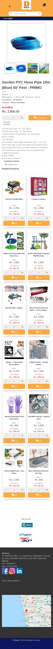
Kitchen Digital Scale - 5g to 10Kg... (14, 472)
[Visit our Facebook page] (5, 571)
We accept (26, 519)
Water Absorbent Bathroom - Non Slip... (38, 472)
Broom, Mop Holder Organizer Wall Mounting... (39, 255)
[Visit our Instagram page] (12, 571)
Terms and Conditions (11, 581)
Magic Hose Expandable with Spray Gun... (14, 255)
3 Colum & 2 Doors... (38, 199)
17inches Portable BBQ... (14, 199)
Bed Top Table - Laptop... (14, 308)
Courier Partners (26, 530)
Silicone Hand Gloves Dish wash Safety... (14, 418)
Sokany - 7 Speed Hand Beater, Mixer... (14, 363)
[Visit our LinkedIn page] (19, 571)
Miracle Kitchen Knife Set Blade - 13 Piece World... (39, 309)
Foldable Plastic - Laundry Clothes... (38, 363)
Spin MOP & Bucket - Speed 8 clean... (39, 418)
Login (10, 18)
